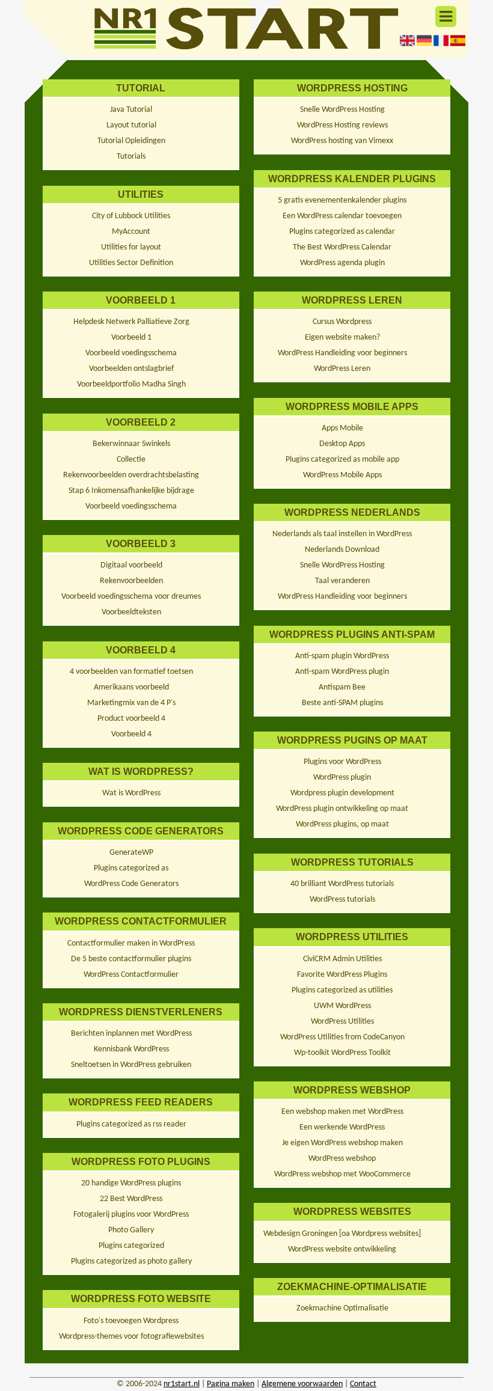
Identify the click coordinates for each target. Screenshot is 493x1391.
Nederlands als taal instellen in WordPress (342, 534)
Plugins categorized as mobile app (342, 459)
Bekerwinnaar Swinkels (131, 443)
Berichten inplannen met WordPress (131, 1033)
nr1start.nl (182, 1384)
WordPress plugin (342, 777)
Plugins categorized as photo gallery (131, 1261)
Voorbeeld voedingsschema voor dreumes (131, 596)
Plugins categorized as (131, 868)
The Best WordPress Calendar (342, 247)
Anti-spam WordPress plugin (342, 671)
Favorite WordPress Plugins (342, 974)
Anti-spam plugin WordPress (342, 656)
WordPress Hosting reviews (342, 125)
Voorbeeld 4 (131, 734)
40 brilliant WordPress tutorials (342, 883)
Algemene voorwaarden (302, 1384)
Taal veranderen (342, 580)
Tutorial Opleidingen (131, 140)
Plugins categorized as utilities (342, 990)
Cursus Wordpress (342, 321)
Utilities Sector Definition (131, 263)
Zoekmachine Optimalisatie (342, 1308)
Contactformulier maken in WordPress (131, 943)
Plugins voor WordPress (342, 761)
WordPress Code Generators (131, 883)
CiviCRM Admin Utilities (342, 959)
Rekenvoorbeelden (131, 580)
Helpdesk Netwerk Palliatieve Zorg (131, 321)
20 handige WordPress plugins (131, 1183)
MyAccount (131, 231)
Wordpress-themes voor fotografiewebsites (131, 1336)
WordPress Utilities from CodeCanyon (342, 1037)
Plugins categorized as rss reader (131, 1124)
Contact (363, 1384)
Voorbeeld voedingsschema (131, 353)
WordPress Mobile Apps (342, 475)
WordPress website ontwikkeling (342, 1249)
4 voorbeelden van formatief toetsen (131, 671)
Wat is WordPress (131, 793)
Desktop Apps (342, 443)
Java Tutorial (131, 109)
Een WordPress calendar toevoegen (342, 216)
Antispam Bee (342, 687)
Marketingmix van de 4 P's (131, 703)
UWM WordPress (342, 1005)
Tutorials (131, 156)
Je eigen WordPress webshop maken (342, 1143)
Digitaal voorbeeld (131, 565)
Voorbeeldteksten (131, 612)
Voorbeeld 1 (131, 337)
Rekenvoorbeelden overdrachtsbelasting (131, 475)
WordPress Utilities (342, 1021)
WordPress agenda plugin (342, 263)
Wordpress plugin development (342, 793)
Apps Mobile (342, 428)
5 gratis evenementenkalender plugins (342, 200)
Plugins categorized (131, 1245)
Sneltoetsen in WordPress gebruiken (131, 1064)
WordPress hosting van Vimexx (342, 140)
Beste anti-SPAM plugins (342, 703)
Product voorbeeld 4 (131, 718)
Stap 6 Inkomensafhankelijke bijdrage (131, 490)
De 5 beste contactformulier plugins (131, 959)
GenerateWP (131, 852)
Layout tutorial (131, 125)
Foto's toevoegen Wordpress (131, 1320)
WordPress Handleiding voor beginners (342, 353)
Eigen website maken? (342, 337)
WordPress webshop (342, 1158)
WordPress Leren (342, 368)
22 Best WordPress (131, 1198)
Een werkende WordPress (342, 1127)
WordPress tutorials (342, 899)
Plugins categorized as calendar (342, 231)
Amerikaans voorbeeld (131, 687)
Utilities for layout (131, 247)
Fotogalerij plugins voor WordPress (131, 1214)
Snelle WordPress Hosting (342, 109)
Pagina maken (230, 1384)
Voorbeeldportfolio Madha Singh (131, 384)
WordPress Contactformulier (131, 974)
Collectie (131, 459)
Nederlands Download (342, 549)
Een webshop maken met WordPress (342, 1111)
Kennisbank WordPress (131, 1049)
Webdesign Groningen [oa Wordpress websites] (342, 1233)
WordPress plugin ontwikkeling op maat (342, 808)
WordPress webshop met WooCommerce (342, 1174)
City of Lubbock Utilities (131, 216)
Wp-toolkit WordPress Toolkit (342, 1052)
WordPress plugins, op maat (342, 824)
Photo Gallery (131, 1230)
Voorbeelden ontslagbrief (131, 368)
